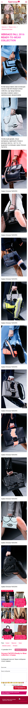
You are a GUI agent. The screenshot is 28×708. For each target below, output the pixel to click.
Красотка (4, 27)
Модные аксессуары (7, 29)
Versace (15, 645)
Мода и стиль (12, 27)
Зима (20, 643)
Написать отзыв (21, 650)
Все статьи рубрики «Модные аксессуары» (10, 693)
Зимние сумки (6, 645)
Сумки (7, 643)
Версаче (14, 643)
